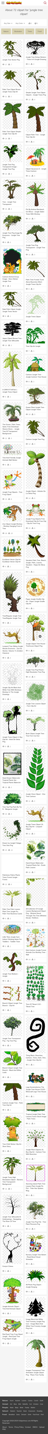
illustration (18, 31)
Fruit (42, 1414)
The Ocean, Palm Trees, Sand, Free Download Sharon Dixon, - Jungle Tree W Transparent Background (11, 429)
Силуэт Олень (7, 1266)
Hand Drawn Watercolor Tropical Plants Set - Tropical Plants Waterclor (11, 780)
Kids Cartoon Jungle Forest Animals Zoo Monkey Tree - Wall (36, 952)
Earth (41, 1400)
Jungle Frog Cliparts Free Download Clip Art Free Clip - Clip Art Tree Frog (36, 521)
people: (5, 1407)
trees (30, 31)
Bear (15, 1404)
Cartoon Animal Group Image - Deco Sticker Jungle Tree (10, 279)
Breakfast (12, 1414)
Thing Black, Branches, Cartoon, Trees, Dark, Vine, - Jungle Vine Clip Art (36, 1057)
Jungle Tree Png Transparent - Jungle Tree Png (35, 247)
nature (6, 31)
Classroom (31, 1411)
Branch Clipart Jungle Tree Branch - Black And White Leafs (12, 1070)
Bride (21, 1407)
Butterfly (25, 1404)
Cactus (30, 1400)
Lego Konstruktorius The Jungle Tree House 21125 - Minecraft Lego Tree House (36, 1089)
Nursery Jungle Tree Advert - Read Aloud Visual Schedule (36, 1257)
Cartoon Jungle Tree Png (35, 439)
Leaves (24, 1400)
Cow (41, 1404)
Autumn (17, 1400)
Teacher (19, 1411)
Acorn (12, 1400)
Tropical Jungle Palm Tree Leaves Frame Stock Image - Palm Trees (36, 1116)
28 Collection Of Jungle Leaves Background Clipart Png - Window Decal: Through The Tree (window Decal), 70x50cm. (36, 913)
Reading (39, 1411)
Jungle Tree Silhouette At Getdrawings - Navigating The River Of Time (11, 1219)
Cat (30, 1404)
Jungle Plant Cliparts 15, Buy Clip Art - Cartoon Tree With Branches (36, 1152)
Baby (16, 1407)
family (27, 1407)
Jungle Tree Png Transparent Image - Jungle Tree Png (10, 167)
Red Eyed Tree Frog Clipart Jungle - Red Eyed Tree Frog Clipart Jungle (12, 1336)
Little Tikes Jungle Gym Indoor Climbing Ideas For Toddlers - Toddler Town (12, 939)
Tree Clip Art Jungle (33, 346)
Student (12, 1411)
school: (5, 1411)
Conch (36, 1400)
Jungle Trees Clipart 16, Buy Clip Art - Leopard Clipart (34, 826)
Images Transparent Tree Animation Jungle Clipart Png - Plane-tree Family (35, 1372)
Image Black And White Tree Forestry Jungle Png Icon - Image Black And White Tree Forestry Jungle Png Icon (36, 1323)
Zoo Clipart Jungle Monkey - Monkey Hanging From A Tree (12, 526)
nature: (5, 1400)
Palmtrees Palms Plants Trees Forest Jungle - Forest (11, 877)
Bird (19, 1404)
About (4, 1427)
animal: (5, 1404)
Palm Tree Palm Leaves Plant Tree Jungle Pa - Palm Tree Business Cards (12, 911)
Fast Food (36, 1414)
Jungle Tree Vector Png (11, 60)
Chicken (35, 1404)
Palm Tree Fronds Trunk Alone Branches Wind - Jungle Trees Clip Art (35, 282)
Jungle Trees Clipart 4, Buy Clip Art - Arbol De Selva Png (12, 739)
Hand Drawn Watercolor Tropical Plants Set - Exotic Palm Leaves (36, 865)
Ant (11, 1404)
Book (25, 1411)
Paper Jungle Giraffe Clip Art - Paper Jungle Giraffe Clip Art (35, 601)
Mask (11, 1407)
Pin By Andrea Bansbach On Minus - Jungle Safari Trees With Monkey (35, 211)
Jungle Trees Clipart (33, 316)
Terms (11, 1427)
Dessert (23, 1414)
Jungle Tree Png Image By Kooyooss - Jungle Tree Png (12, 235)
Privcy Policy (19, 1427)
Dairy (18, 1414)
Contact (28, 1427)
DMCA (35, 1427)
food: (4, 1414)
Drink (29, 1414)
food (40, 31)
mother (33, 1407)
